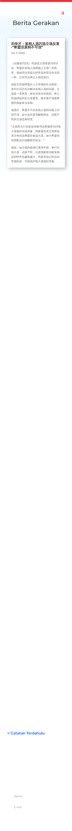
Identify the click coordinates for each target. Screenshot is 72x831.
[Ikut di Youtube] (49, 782)
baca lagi (17, 266)
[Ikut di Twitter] (32, 782)
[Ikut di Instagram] (40, 782)
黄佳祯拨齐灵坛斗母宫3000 (34, 521)
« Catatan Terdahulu (26, 733)
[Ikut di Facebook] (23, 782)
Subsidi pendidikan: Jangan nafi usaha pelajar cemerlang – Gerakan (35, 670)
